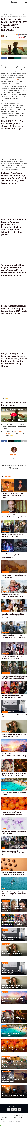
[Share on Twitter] (11, 58)
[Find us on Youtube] (19, 1109)
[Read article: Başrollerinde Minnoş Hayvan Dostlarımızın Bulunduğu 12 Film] (14, 586)
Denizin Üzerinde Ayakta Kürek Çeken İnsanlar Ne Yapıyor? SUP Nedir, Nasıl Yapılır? (14, 893)
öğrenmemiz (14, 79)
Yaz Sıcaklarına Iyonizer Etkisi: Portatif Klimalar (12, 938)
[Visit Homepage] (14, 2)
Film (3, 692)
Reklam (20, 1117)
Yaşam (3, 828)
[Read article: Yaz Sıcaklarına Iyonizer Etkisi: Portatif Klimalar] (14, 706)
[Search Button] (26, 2)
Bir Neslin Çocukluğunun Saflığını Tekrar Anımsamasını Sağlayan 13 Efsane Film (13, 616)
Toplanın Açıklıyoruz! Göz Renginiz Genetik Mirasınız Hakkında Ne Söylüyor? (13, 908)
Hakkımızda (3, 1115)
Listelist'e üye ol (14, 472)
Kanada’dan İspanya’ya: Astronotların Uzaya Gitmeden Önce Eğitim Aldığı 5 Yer (13, 1079)
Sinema (7, 14)
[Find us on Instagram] (15, 1109)
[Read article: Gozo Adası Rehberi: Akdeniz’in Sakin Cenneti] (14, 784)
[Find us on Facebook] (8, 1109)
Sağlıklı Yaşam (6, 731)
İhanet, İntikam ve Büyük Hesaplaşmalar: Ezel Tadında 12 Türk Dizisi (13, 853)
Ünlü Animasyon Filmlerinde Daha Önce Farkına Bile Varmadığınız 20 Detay (13, 495)
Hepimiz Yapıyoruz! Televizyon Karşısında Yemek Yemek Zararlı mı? (14, 1094)
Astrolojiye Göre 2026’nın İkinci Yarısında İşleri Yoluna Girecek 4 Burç (12, 1000)
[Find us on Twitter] (12, 1109)
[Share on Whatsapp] (17, 58)
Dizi (3, 848)
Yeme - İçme (5, 809)
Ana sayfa (3, 14)
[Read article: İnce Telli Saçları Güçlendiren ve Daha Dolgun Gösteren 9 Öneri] (14, 726)
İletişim (2, 1119)
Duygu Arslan (7, 36)
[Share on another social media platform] (24, 58)
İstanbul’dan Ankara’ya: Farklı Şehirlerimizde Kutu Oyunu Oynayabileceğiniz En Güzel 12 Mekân (12, 1063)
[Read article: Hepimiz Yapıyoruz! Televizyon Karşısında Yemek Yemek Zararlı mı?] (14, 1091)
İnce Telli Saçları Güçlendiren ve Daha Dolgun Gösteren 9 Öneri (12, 952)
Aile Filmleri (5, 490)
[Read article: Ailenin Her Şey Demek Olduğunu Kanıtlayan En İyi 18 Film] (14, 526)
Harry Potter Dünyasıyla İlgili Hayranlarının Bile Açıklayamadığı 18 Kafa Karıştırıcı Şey (13, 555)
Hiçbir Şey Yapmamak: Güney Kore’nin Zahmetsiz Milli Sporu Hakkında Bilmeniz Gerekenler (12, 923)
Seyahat (4, 789)
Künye (10, 1115)
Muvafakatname (4, 1117)
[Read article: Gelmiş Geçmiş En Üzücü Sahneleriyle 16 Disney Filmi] (14, 567)
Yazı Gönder (13, 1117)
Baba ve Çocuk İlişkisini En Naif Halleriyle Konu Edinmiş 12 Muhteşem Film (14, 637)
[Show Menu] (2, 2)
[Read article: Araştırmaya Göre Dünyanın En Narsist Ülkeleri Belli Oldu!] (14, 823)
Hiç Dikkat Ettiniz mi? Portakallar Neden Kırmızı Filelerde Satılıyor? (13, 1049)
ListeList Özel (6, 673)
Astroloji (5, 750)
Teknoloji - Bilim (6, 1071)
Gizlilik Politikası (17, 1115)
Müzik (3, 770)
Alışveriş (4, 711)
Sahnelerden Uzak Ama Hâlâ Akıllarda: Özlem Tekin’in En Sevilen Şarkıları (14, 1019)
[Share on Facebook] (4, 58)
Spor (3, 888)
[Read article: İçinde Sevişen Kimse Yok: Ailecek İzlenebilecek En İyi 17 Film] (14, 648)
